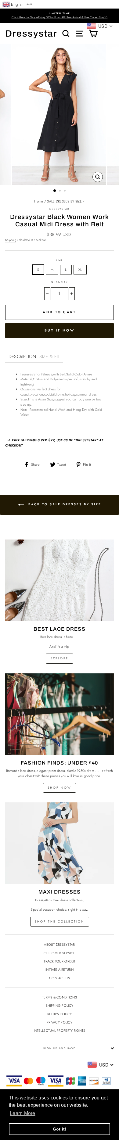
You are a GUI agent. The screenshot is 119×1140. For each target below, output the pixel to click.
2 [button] (60, 191)
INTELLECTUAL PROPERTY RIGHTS (59, 1030)
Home (38, 201)
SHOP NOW (59, 787)
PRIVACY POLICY (59, 1022)
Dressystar (31, 33)
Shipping (10, 240)
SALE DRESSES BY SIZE (64, 201)
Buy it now (59, 330)
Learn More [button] (22, 1113)
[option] (59, 16)
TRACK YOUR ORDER (59, 961)
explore (59, 658)
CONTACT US (59, 978)
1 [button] (54, 190)
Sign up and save (59, 1048)
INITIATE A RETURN (59, 969)
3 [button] (65, 191)
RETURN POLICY (59, 1014)
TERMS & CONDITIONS (59, 997)
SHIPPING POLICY (59, 1005)
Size (59, 260)
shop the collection (60, 921)
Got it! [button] (60, 1129)
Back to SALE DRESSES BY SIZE (64, 504)
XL (80, 269)
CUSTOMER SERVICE (59, 953)
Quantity (59, 282)
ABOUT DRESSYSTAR (59, 944)
